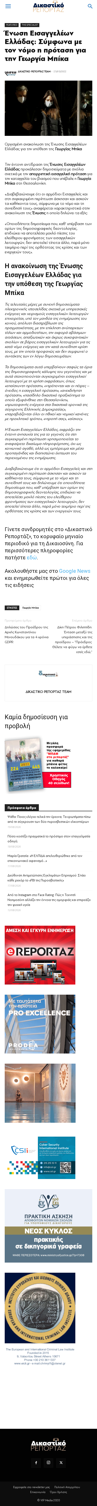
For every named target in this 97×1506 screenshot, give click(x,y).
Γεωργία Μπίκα (30, 607)
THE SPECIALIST (30, 25)
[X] (61, 1463)
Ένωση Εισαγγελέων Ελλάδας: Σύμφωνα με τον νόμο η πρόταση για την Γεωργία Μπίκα (45, 46)
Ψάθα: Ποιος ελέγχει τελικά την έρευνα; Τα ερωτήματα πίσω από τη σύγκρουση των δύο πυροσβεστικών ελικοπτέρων (49, 819)
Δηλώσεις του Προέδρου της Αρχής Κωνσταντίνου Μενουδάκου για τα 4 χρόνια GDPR (26, 634)
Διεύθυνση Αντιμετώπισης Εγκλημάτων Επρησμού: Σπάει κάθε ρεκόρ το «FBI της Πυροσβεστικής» (47, 878)
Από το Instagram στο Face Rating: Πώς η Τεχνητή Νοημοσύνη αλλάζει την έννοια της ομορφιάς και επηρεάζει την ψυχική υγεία (49, 900)
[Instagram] (48, 1463)
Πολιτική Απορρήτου (67, 1487)
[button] (8, 6)
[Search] (90, 6)
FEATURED (11, 25)
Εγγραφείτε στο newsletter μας (31, 1487)
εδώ (32, 558)
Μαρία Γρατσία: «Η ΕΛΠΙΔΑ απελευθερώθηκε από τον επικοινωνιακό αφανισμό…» (45, 858)
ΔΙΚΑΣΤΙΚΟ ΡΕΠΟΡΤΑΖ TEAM (34, 71)
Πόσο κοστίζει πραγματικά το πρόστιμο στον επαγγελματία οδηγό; (49, 839)
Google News (74, 571)
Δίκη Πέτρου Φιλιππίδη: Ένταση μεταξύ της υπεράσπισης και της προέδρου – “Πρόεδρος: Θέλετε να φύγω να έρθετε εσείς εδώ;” (72, 639)
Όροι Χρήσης (58, 1492)
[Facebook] (36, 1463)
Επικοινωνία (37, 1492)
